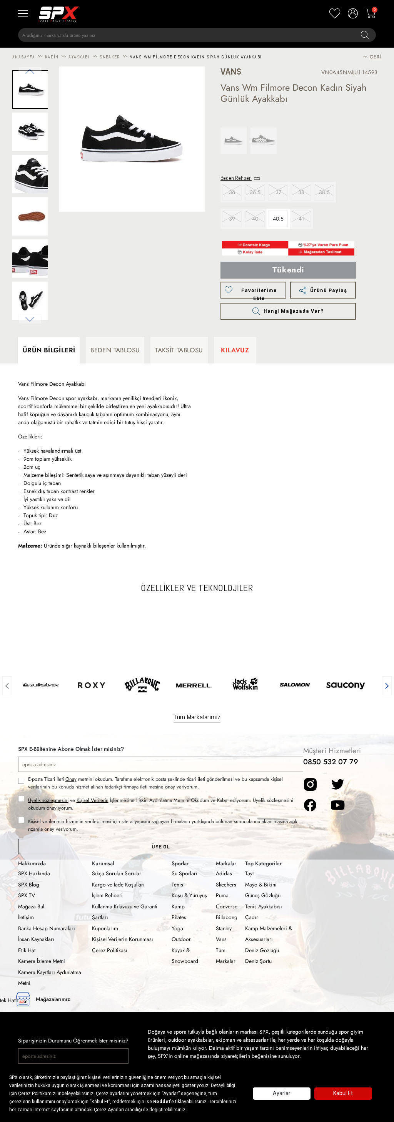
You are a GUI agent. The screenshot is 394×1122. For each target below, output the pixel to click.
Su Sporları (184, 873)
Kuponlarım (105, 928)
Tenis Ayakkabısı (263, 906)
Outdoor (181, 939)
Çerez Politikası (109, 950)
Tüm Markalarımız (197, 716)
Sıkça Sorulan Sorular (116, 873)
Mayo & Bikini (261, 884)
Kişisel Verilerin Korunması (122, 939)
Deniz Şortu (258, 961)
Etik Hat (26, 950)
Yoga (177, 928)
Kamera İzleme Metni (41, 961)
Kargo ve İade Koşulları (118, 884)
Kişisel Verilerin (93, 800)
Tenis (177, 884)
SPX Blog (28, 884)
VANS (230, 71)
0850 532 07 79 (330, 762)
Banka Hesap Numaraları (46, 928)
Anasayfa (23, 57)
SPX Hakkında (34, 873)
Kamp (178, 906)
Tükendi (288, 270)
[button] (7, 685)
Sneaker (110, 57)
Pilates (179, 917)
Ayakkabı (78, 57)
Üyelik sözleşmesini (48, 800)
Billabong (226, 917)
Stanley (224, 928)
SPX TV (26, 895)
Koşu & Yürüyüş (189, 895)
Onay (71, 779)
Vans (221, 939)
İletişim (26, 917)
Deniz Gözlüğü (262, 950)
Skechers (226, 884)
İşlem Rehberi (107, 895)
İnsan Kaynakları (36, 939)
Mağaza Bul (31, 906)
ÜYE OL (161, 846)
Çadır (251, 917)
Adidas (224, 873)
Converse (226, 906)
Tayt (249, 873)
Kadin (51, 57)
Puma (222, 895)
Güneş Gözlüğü (262, 895)
